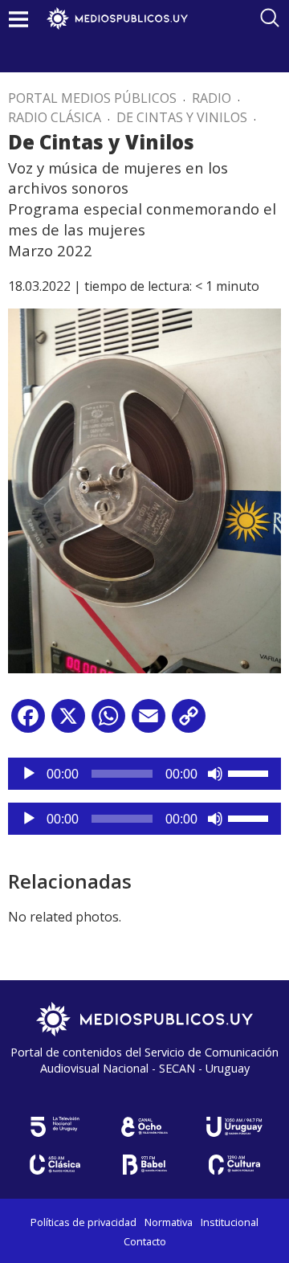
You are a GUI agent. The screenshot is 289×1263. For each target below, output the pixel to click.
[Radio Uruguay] (234, 1127)
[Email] (148, 722)
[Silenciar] (215, 774)
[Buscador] (269, 17)
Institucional (229, 1222)
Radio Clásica (54, 117)
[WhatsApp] (108, 722)
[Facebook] (28, 722)
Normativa (168, 1222)
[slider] (250, 772)
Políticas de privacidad (83, 1222)
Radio (211, 98)
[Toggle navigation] (18, 19)
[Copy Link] (189, 722)
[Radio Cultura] (234, 1165)
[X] (68, 722)
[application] (144, 774)
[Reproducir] (29, 774)
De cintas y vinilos (181, 117)
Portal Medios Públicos (92, 98)
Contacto (145, 1241)
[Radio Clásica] (54, 1165)
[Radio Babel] (144, 1165)
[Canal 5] (54, 1127)
